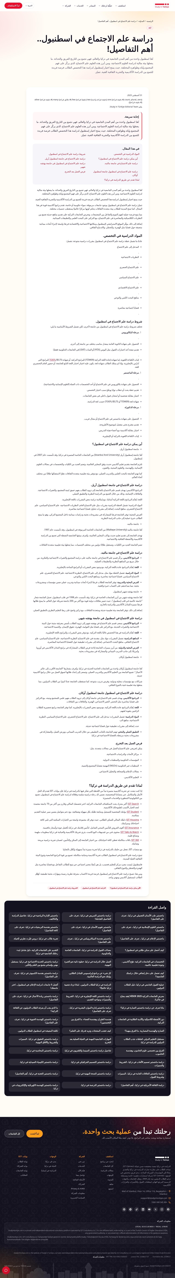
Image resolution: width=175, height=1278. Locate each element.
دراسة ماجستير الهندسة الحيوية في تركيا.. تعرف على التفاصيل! (36, 1021)
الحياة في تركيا (50, 1166)
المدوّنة (141, 21)
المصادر (92, 5)
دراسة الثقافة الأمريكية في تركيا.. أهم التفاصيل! (142, 1085)
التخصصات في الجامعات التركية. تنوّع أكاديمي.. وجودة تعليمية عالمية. (143, 963)
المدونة (110, 1179)
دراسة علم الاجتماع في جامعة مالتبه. (121, 163)
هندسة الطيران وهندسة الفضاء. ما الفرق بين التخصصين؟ (91, 1021)
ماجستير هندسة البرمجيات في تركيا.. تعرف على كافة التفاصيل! (36, 929)
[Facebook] (168, 1209)
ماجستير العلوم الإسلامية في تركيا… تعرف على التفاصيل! (142, 929)
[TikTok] (136, 1209)
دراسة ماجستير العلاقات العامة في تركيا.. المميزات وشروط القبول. (141, 1075)
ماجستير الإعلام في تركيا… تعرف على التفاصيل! (142, 938)
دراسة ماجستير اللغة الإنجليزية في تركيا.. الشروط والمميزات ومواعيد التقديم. (88, 998)
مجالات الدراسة (107, 1170)
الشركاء (81, 1184)
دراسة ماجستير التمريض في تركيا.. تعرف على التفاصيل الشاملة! (90, 917)
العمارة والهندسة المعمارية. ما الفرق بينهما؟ (144, 1030)
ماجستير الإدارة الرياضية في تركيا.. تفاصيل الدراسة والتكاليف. (35, 917)
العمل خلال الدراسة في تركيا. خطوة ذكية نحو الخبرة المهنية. (87, 963)
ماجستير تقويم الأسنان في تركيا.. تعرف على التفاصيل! (91, 929)
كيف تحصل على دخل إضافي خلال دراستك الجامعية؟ (145, 975)
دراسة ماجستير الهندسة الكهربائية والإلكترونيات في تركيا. (35, 1087)
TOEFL (52, 359)
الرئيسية (150, 21)
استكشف (122, 5)
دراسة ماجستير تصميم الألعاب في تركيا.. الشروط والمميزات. (141, 1064)
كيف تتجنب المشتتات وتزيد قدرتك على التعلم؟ (90, 1030)
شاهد (111, 1184)
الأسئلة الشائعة (79, 1179)
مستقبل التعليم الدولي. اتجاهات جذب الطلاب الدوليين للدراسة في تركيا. (144, 1040)
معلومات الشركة (78, 1193)
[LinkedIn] (143, 1209)
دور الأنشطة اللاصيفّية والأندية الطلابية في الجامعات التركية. (141, 1021)
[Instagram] (161, 1209)
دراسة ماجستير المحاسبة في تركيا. (42, 1050)
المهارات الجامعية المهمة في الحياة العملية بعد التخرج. (90, 1040)
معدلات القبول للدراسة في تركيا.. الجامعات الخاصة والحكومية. (88, 952)
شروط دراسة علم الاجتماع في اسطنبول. (67, 153)
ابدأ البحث (34, 1133)
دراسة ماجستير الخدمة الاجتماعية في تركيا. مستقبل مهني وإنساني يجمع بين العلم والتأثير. (34, 963)
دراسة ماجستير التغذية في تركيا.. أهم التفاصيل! (36, 1073)
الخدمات (80, 5)
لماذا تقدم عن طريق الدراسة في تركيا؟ (121, 179)
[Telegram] (130, 1209)
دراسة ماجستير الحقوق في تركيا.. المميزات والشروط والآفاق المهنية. (38, 1040)
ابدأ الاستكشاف (13, 5)
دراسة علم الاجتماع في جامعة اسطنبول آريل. (65, 158)
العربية (30, 5)
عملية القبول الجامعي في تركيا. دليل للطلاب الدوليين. (144, 986)
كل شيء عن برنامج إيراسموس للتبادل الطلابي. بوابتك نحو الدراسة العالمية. (90, 975)
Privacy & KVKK (78, 1188)
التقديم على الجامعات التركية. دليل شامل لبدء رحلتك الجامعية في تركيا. (37, 952)
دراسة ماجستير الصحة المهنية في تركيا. (93, 1073)
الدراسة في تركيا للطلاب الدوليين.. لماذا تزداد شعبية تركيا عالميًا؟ (87, 986)
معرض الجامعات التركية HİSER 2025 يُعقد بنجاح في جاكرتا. (142, 998)
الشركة (68, 5)
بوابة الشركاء (22, 1166)
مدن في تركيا (50, 1161)
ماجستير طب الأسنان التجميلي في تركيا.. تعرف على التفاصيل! (142, 917)
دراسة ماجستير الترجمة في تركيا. (96, 1085)
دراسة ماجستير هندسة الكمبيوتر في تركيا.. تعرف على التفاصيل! (36, 975)
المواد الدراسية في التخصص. (126, 153)
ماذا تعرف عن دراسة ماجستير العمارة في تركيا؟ (142, 1007)
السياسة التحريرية (77, 1197)
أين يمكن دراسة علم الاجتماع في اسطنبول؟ (118, 158)
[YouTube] (149, 1209)
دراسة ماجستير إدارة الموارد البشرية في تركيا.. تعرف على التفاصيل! (90, 1009)
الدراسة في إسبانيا (48, 1170)
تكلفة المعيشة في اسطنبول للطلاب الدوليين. (38, 1030)
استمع (111, 1188)
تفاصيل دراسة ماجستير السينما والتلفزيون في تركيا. (87, 1050)
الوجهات (110, 1175)
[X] (155, 1209)
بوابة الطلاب (22, 1161)
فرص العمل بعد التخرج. (74, 171)
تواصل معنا (80, 1175)
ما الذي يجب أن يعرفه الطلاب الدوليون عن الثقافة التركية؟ (35, 1009)
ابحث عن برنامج (106, 1161)
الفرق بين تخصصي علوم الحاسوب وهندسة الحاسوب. (145, 1052)
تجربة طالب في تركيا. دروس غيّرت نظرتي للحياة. (35, 938)
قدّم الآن (81, 1170)
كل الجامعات (14, 1133)
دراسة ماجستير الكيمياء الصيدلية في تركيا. (39, 1062)
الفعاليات (24, 1175)
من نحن (81, 1161)
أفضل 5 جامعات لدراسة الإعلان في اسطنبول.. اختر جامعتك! (35, 986)
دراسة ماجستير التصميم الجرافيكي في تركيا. (91, 1062)
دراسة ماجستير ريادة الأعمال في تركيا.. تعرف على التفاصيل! (35, 998)
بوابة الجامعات (21, 1170)
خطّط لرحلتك (106, 5)
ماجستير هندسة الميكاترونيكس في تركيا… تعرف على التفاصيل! (89, 940)
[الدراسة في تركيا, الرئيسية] (161, 5)
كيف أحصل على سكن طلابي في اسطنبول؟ (144, 950)
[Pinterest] (124, 1209)
